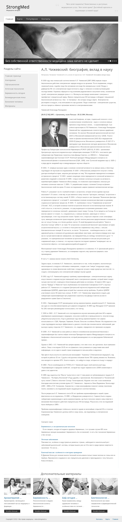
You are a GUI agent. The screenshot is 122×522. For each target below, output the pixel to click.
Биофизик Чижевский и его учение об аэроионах (66, 75)
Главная (115, 519)
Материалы (45, 75)
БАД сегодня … (69, 497)
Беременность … (41, 497)
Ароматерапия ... (13, 497)
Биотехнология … (100, 497)
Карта (108, 519)
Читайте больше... (12, 511)
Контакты (99, 519)
